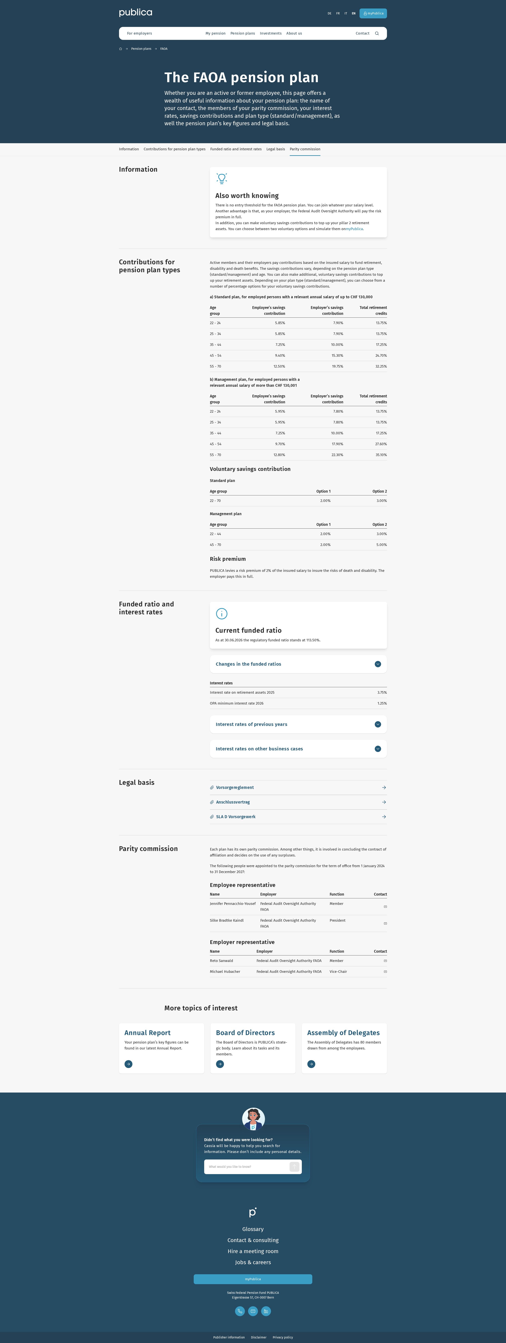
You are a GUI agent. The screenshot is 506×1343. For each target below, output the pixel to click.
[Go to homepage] (135, 12)
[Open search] (377, 33)
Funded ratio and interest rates (236, 149)
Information (129, 149)
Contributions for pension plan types (175, 149)
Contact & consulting (253, 1240)
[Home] (120, 48)
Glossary (253, 1229)
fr (338, 13)
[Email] (385, 906)
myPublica (354, 229)
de (329, 13)
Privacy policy (283, 1337)
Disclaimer (258, 1337)
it (346, 13)
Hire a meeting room (253, 1251)
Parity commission (305, 149)
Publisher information (229, 1337)
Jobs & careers (253, 1262)
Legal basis (275, 149)
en (354, 13)
